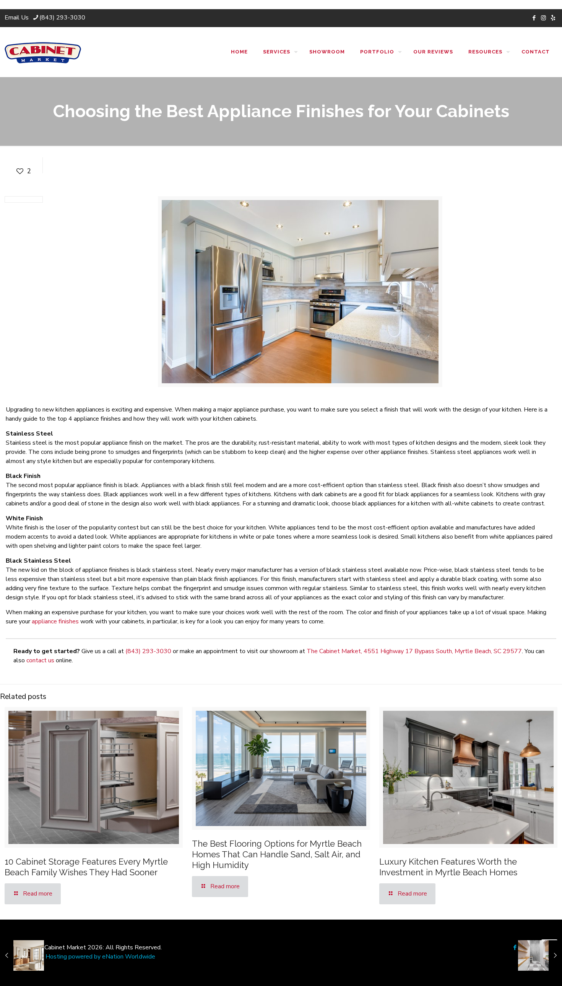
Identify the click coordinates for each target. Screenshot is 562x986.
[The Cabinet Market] (43, 52)
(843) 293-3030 (62, 17)
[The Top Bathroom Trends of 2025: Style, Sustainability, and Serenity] (22, 955)
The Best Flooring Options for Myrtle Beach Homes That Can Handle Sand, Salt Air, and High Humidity (277, 854)
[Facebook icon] (534, 18)
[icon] (553, 18)
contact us (40, 660)
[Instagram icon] (543, 18)
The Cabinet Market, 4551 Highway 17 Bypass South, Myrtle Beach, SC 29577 (414, 651)
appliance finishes (55, 621)
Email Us (17, 17)
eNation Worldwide (128, 956)
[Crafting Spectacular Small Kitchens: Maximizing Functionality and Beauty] (540, 955)
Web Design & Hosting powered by (53, 956)
